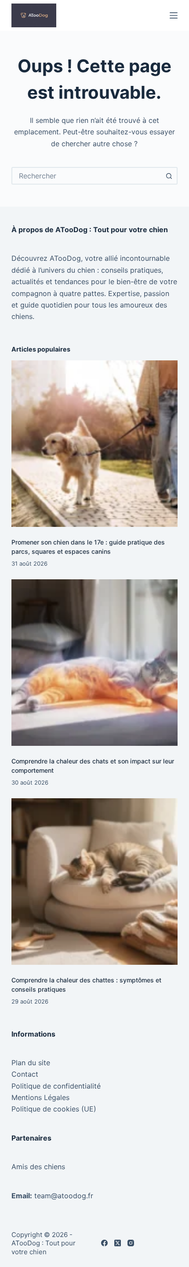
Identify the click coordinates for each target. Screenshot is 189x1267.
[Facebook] (104, 1243)
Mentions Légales (40, 1097)
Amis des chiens (38, 1166)
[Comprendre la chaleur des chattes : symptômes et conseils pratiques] (94, 881)
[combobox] (86, 176)
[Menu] (174, 15)
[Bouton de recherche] (169, 176)
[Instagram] (130, 1243)
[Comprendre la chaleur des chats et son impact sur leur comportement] (94, 662)
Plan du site (30, 1062)
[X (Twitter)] (117, 1243)
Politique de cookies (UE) (53, 1108)
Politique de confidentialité (56, 1086)
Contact (24, 1074)
